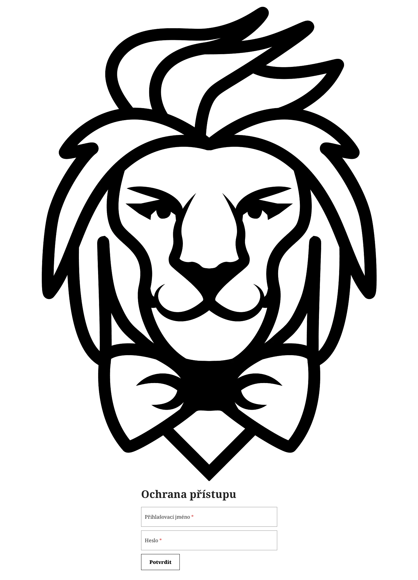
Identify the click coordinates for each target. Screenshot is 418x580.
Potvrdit (160, 562)
